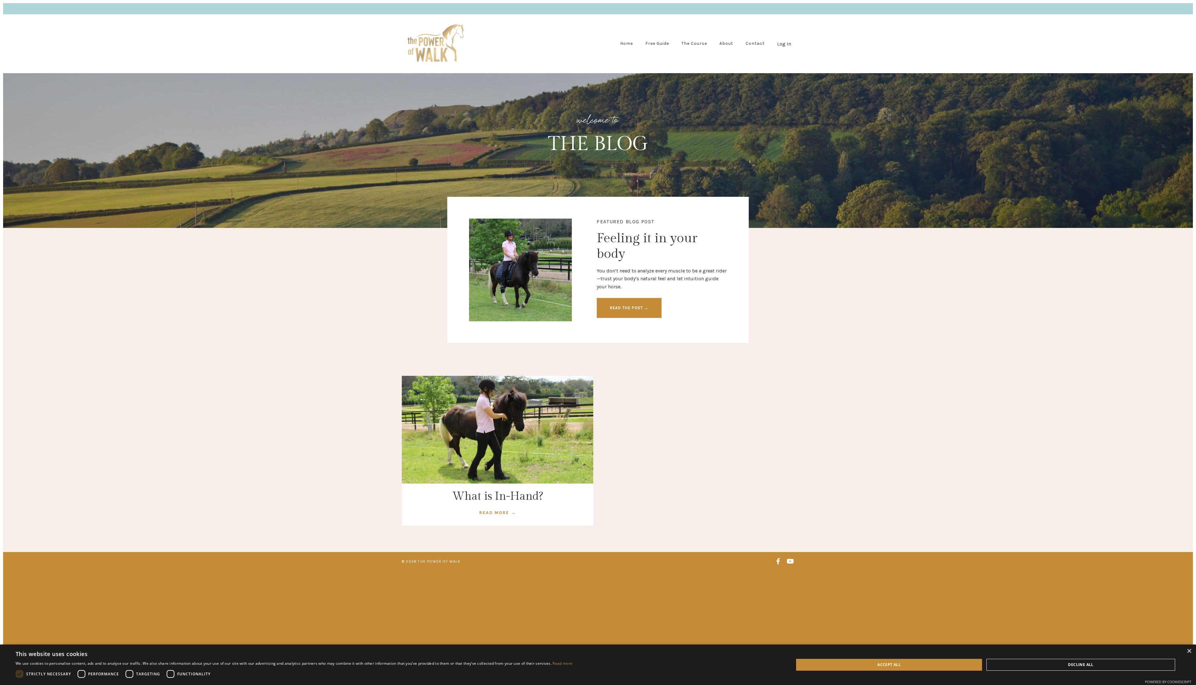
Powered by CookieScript (1168, 681)
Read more (562, 663)
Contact (755, 43)
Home (626, 43)
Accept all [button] (889, 664)
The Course (694, 43)
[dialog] (598, 665)
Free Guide (657, 43)
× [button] (1189, 651)
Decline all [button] (1080, 664)
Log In (784, 44)
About (726, 43)
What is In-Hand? (497, 496)
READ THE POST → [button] (629, 307)
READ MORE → (497, 512)
